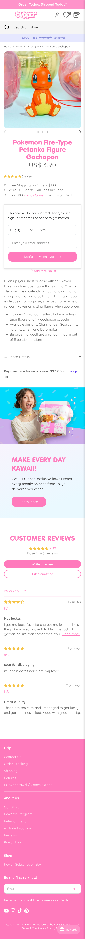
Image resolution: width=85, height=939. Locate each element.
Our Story (11, 807)
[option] (42, 38)
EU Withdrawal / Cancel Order (28, 785)
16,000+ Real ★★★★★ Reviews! (42, 37)
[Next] (79, 132)
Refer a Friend (15, 821)
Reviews (10, 835)
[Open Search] (7, 27)
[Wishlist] (66, 15)
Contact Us (12, 757)
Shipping (11, 771)
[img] (14, 602)
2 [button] (42, 132)
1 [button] (38, 132)
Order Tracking (16, 764)
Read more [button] (71, 634)
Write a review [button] (42, 564)
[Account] (57, 13)
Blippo (31, 924)
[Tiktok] (19, 910)
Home (7, 46)
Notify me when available (42, 257)
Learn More (29, 502)
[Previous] (5, 132)
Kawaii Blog (13, 842)
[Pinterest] (26, 910)
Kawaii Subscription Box (22, 864)
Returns (10, 778)
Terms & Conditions (33, 928)
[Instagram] (13, 910)
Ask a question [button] (42, 574)
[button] (13, 176)
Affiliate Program (17, 828)
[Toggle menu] (6, 15)
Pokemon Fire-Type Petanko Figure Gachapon (43, 46)
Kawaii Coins (33, 195)
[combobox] (31, 27)
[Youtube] (6, 910)
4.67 (53, 548)
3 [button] (47, 132)
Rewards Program (18, 814)
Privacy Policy (54, 928)
